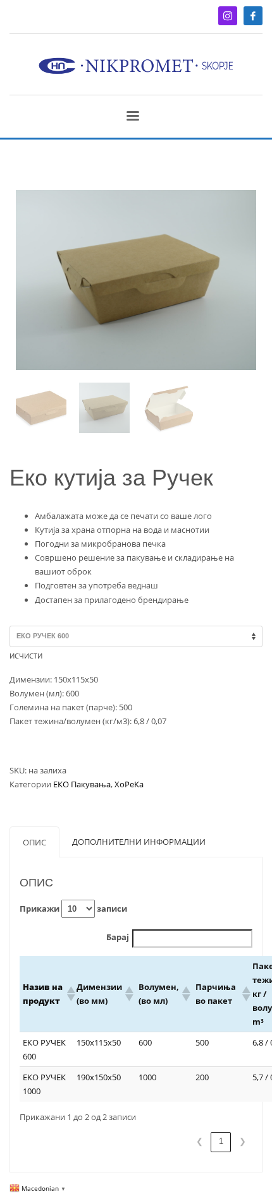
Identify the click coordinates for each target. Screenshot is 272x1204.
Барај (117, 937)
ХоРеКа (129, 784)
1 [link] (221, 1141)
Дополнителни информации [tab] (139, 841)
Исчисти (25, 655)
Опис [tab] (34, 842)
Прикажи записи (73, 908)
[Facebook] (253, 15)
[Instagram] (227, 15)
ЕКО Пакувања (82, 784)
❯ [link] (242, 1141)
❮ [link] (199, 1141)
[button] (68, 993)
